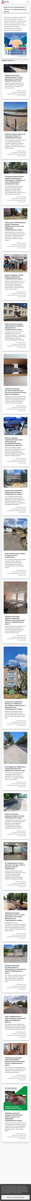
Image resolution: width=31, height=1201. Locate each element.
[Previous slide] (6, 43)
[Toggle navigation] (28, 1)
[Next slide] (24, 43)
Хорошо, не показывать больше (15, 1197)
